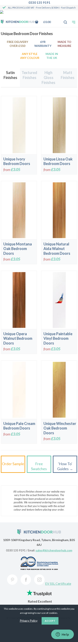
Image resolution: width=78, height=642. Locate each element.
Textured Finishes (29, 75)
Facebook (26, 579)
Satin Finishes (10, 75)
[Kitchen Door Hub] (18, 22)
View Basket (45, 22)
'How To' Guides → (65, 466)
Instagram (39, 579)
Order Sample (13, 463)
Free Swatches (39, 466)
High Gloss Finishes (48, 77)
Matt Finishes (67, 75)
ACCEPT (50, 620)
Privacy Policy (28, 620)
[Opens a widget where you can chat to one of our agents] (62, 635)
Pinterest (12, 579)
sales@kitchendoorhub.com (54, 550)
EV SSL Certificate (58, 583)
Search (63, 20)
